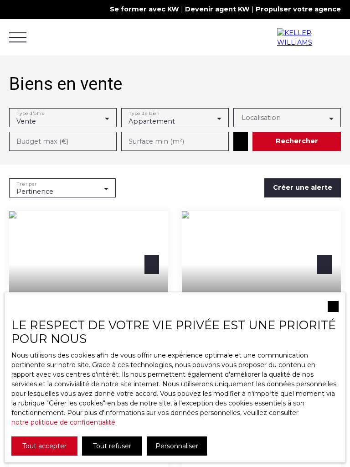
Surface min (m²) (156, 141)
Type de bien (144, 114)
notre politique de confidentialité (63, 422)
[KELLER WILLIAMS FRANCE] (309, 37)
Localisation (261, 118)
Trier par (26, 184)
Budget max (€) (42, 141)
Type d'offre (31, 114)
